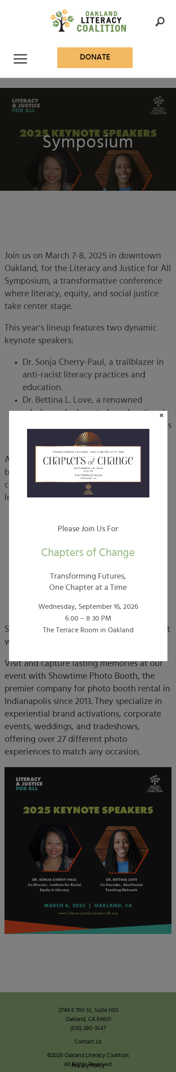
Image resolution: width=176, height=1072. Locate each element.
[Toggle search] (160, 22)
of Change (88, 552)
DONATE (95, 57)
